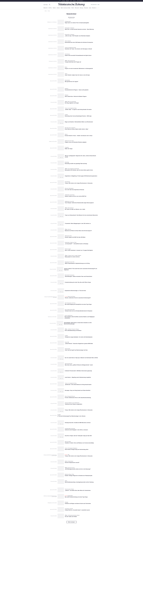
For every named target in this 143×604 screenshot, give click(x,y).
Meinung (81, 7)
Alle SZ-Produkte (80, 0)
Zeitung (63, 0)
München (94, 7)
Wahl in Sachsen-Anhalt (65, 7)
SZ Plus (50, 7)
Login (98, 4)
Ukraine (58, 7)
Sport (90, 7)
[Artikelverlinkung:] (73, 22)
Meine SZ (45, 7)
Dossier (74, 0)
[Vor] (99, 7)
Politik (72, 7)
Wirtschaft (77, 7)
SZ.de (60, 0)
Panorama (86, 7)
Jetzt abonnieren (94, 4)
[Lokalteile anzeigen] (97, 8)
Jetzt (71, 0)
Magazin (67, 0)
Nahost (54, 7)
